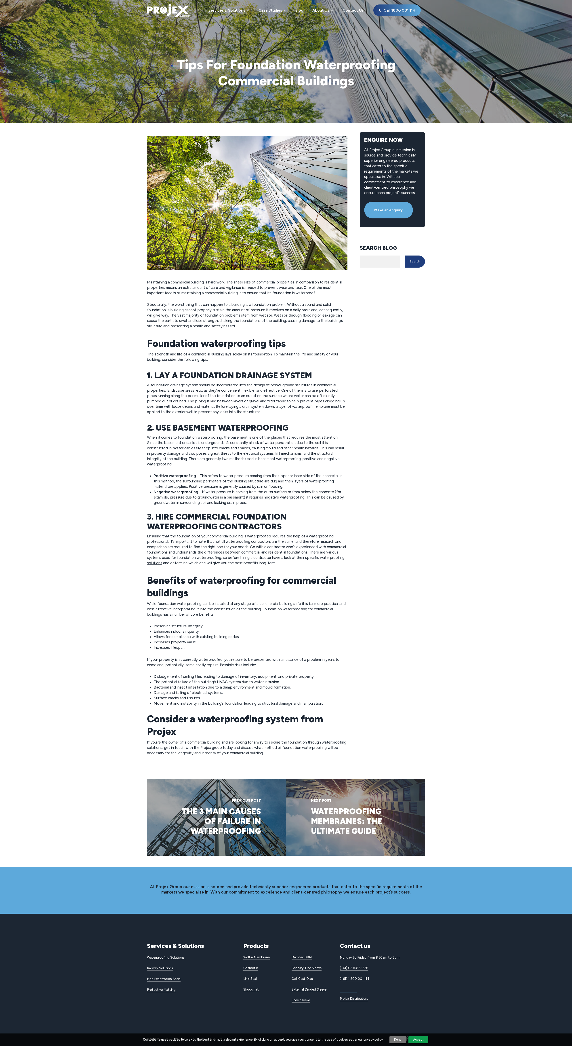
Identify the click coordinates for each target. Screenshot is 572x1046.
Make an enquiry (388, 210)
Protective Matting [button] (161, 990)
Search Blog (378, 248)
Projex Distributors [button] (354, 999)
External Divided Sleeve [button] (309, 989)
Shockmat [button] (251, 989)
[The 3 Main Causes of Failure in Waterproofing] (216, 817)
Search (415, 261)
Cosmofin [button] (250, 968)
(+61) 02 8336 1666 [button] (354, 968)
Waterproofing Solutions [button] (165, 957)
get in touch (174, 747)
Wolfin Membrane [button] (256, 957)
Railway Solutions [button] (160, 968)
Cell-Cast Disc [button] (302, 979)
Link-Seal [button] (250, 979)
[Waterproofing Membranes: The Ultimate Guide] (355, 817)
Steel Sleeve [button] (301, 1000)
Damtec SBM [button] (302, 957)
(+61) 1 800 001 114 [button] (354, 979)
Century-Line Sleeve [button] (307, 968)
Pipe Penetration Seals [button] (164, 979)
